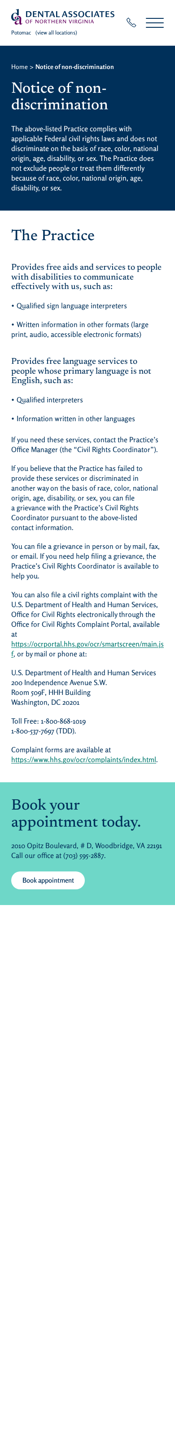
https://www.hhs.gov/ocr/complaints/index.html (83, 759)
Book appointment (48, 880)
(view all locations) (56, 32)
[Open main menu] (155, 22)
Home (19, 66)
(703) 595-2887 (83, 855)
